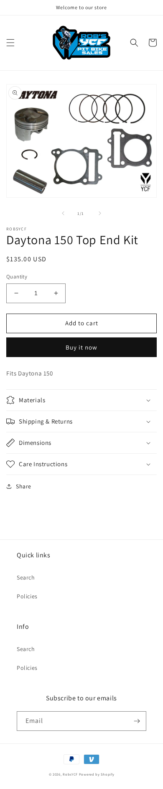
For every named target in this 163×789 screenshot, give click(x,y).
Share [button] (23, 486)
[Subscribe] (136, 721)
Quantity (16, 276)
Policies (27, 596)
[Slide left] (63, 213)
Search (26, 577)
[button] (10, 42)
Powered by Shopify (97, 774)
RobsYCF (70, 774)
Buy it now (81, 347)
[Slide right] (100, 213)
